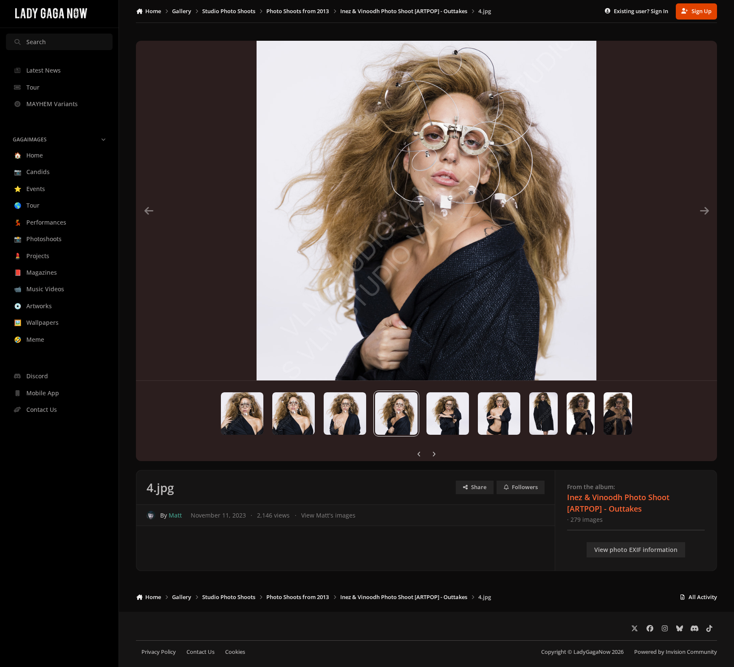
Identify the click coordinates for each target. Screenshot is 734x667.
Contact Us (200, 652)
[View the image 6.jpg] (499, 413)
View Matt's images (328, 515)
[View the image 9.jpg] (618, 413)
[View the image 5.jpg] (447, 413)
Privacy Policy (158, 652)
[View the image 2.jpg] (293, 413)
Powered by (675, 652)
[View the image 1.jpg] (242, 413)
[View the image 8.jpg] (581, 413)
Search (36, 42)
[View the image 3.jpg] (345, 413)
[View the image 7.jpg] (543, 413)
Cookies (235, 652)
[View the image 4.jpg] (396, 413)
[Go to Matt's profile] (151, 515)
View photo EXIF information (636, 550)
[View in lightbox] (426, 210)
